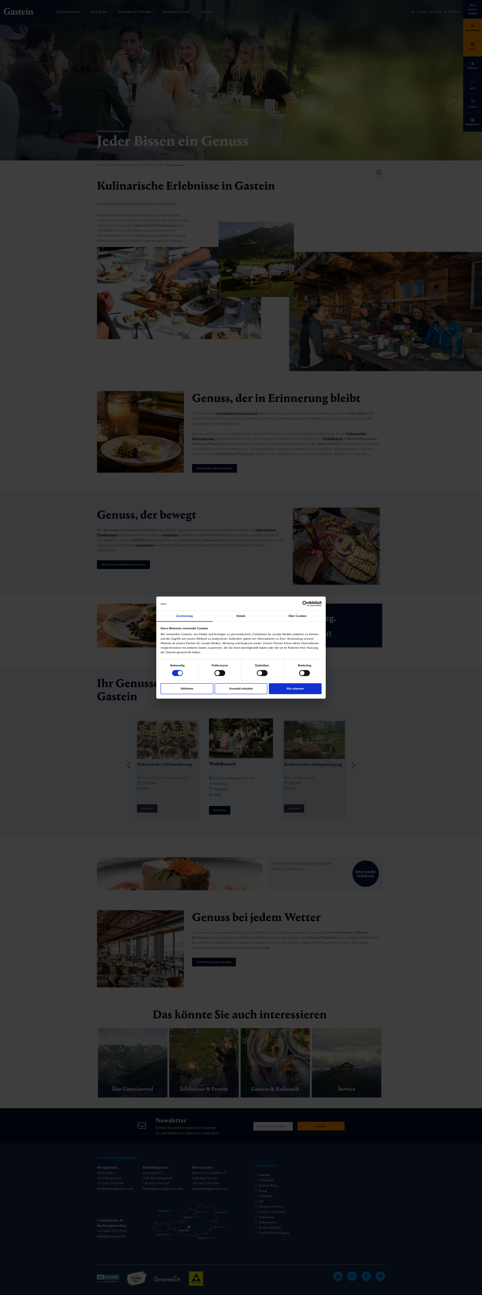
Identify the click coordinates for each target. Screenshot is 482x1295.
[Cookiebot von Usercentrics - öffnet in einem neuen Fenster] (305, 603)
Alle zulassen (295, 688)
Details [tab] (241, 616)
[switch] (219, 673)
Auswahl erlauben (241, 688)
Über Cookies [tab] (297, 616)
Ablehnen (187, 688)
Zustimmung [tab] (184, 616)
